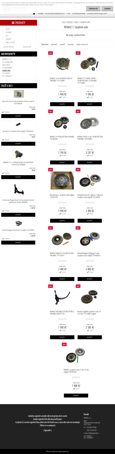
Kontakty (40, 13)
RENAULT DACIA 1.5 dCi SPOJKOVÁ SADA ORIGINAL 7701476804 (90, 137)
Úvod (63, 22)
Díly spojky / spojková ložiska (75, 35)
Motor (76, 22)
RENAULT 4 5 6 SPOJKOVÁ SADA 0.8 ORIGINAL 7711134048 (61, 79)
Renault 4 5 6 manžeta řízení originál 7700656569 (18, 131)
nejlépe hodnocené (82, 44)
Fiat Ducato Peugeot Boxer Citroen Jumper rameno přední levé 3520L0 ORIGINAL (18, 201)
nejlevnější (54, 44)
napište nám (6, 70)
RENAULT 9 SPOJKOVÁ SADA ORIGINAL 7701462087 (62, 137)
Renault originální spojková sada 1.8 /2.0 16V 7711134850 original (89, 312)
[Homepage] (32, 13)
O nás (68, 13)
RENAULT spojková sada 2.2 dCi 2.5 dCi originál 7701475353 (76, 371)
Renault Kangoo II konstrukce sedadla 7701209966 (18, 230)
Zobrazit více (27, 46)
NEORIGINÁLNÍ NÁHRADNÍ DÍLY (55, 13)
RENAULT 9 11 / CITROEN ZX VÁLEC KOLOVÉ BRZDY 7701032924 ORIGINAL (18, 163)
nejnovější (71, 44)
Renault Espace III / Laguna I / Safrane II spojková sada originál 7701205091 (90, 196)
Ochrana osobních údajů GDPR (97, 13)
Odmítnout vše (93, 8)
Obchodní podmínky (78, 13)
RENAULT (70, 22)
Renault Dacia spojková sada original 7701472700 (62, 196)
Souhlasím (107, 8)
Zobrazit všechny (8, 46)
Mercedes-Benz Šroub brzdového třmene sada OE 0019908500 (18, 102)
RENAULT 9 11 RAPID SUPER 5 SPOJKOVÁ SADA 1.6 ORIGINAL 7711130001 (87, 80)
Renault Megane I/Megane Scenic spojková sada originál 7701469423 (88, 254)
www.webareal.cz (64, 451)
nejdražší (62, 44)
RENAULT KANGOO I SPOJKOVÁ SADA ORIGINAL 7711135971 (61, 254)
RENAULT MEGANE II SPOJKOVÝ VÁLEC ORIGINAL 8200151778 (62, 312)
